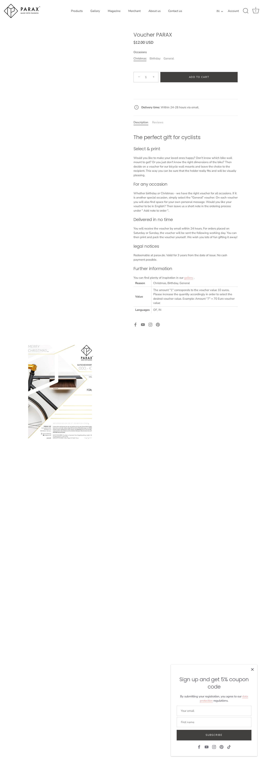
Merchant (134, 11)
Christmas (139, 58)
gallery (188, 278)
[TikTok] (229, 747)
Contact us (175, 11)
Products (77, 11)
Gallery (95, 11)
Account (233, 11)
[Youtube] (143, 324)
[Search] (245, 11)
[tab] (142, 122)
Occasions (140, 52)
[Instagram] (150, 324)
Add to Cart (199, 77)
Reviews (157, 122)
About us (154, 11)
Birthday (155, 58)
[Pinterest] (158, 324)
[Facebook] (135, 324)
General (169, 58)
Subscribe (214, 735)
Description (140, 122)
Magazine (114, 11)
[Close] (252, 669)
